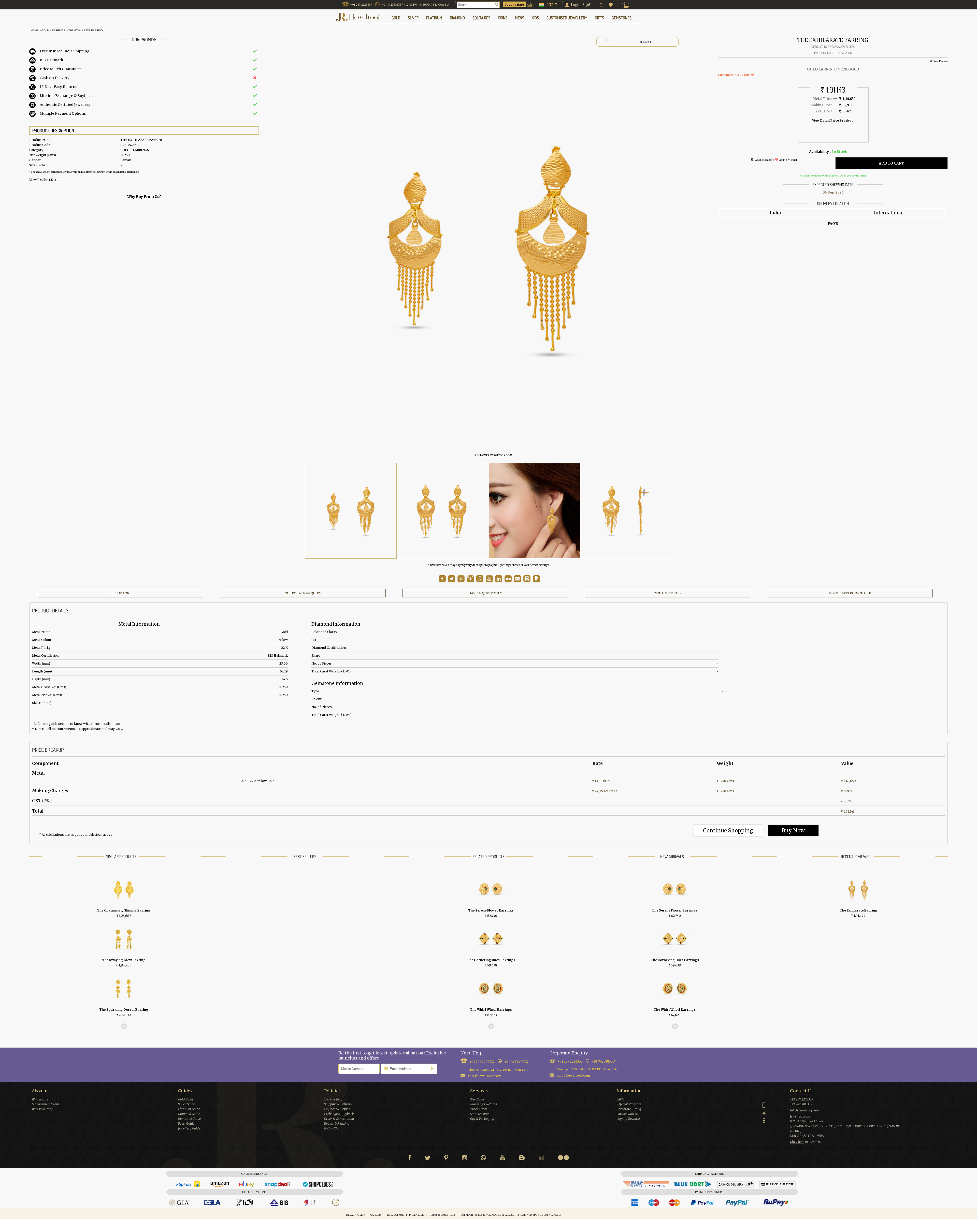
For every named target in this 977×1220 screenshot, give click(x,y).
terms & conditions (442, 1214)
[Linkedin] (541, 1158)
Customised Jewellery (567, 17)
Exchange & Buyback (339, 1114)
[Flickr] (563, 1157)
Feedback (120, 593)
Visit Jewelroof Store (850, 593)
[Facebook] (409, 1158)
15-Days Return (335, 1099)
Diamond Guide (189, 1114)
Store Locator (479, 1114)
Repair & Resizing (336, 1123)
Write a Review (939, 61)
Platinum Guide (189, 1109)
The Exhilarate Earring (85, 30)
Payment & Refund (337, 1109)
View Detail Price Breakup (833, 120)
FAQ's (620, 1099)
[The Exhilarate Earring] (350, 510)
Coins (502, 17)
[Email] (517, 578)
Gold (45, 30)
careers (375, 1214)
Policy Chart (333, 1128)
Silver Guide (186, 1104)
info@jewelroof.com (573, 1075)
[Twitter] (427, 1158)
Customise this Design (734, 75)
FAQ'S (833, 223)
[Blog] (522, 1158)
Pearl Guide (186, 1123)
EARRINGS (58, 30)
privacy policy (355, 1214)
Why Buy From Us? (144, 196)
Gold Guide (186, 1099)
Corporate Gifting (628, 1109)
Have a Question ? (485, 593)
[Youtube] (489, 581)
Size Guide (477, 1099)
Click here (797, 1142)
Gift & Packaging (482, 1119)
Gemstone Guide (189, 1119)
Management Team (45, 1104)
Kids (535, 17)
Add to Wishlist (788, 159)
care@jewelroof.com (484, 1075)
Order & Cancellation (339, 1119)
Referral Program (628, 1104)
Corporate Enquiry (303, 593)
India (775, 213)
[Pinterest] (446, 1158)
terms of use (395, 1214)
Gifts (599, 17)
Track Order (478, 1109)
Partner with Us (627, 1114)
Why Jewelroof (42, 1109)
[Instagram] (464, 1158)
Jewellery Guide (189, 1128)
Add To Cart (891, 163)
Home (33, 30)
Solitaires (481, 17)
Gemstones (621, 17)
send (433, 1068)
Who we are (40, 1099)
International (889, 213)
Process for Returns (483, 1104)
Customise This (667, 593)
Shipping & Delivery (338, 1104)
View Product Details (45, 180)
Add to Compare (764, 159)
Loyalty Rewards (628, 1119)
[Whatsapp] (483, 1158)
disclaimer (416, 1214)
